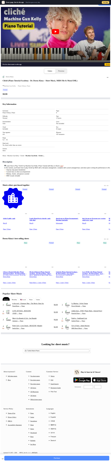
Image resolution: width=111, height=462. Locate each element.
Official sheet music (36, 399)
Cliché (22, 155)
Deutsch (53, 440)
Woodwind (33, 433)
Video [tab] (50, 71)
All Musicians (34, 392)
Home (4, 155)
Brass (31, 436)
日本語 (53, 421)
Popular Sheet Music (12, 293)
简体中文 (53, 429)
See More (33, 444)
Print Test (54, 392)
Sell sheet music (12, 376)
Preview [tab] (61, 71)
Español (53, 417)
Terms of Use (11, 413)
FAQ (52, 380)
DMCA (10, 421)
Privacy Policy (12, 417)
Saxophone (33, 421)
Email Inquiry (55, 384)
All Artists (33, 395)
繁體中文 (53, 425)
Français (53, 436)
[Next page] (106, 294)
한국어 (53, 433)
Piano (32, 413)
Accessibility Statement (15, 425)
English (53, 413)
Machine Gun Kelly (13, 155)
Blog (9, 380)
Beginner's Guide (56, 388)
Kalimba (32, 440)
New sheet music (35, 384)
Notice (53, 376)
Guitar (32, 417)
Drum (32, 425)
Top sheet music (35, 376)
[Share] (107, 77)
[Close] (108, 2)
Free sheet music (35, 380)
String (32, 429)
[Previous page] (103, 294)
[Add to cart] (2, 458)
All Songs (33, 388)
